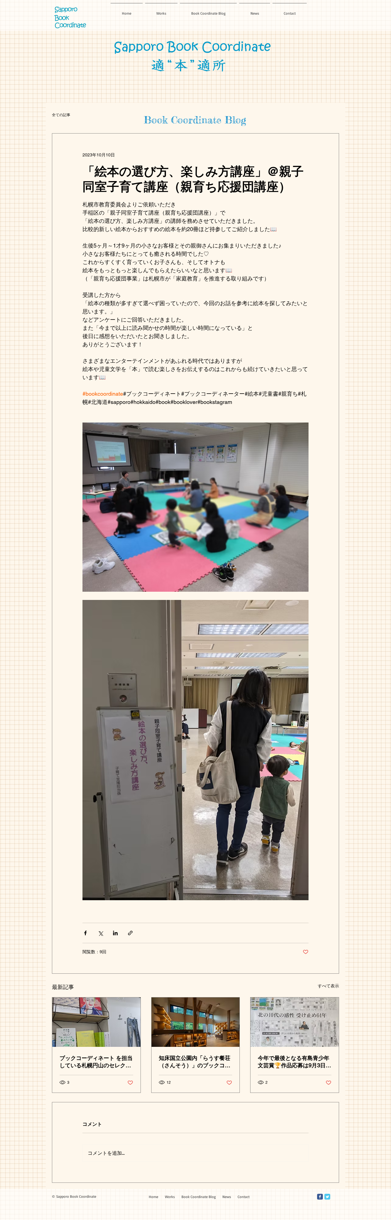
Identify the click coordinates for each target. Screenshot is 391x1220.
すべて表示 (328, 985)
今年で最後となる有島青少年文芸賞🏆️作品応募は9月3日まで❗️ (294, 1062)
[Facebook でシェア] (85, 933)
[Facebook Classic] (320, 1197)
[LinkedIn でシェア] (115, 933)
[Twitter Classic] (327, 1197)
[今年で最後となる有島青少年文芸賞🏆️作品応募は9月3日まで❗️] (294, 1022)
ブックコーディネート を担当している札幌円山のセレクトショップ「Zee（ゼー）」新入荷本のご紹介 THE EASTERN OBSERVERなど (96, 1062)
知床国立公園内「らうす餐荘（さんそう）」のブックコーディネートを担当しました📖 (195, 1062)
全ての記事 (61, 114)
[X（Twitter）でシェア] (100, 933)
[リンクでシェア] (130, 933)
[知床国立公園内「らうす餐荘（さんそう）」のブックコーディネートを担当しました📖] (196, 1022)
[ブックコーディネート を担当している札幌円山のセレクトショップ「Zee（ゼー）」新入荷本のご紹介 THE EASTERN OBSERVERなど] (96, 1022)
